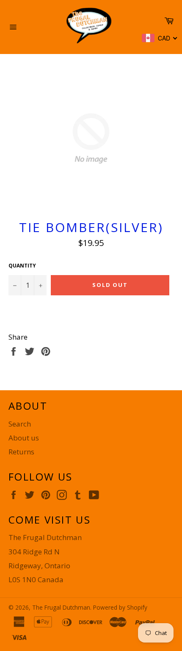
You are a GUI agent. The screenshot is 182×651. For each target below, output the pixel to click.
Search (19, 424)
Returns (21, 452)
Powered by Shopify (120, 607)
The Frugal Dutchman (61, 607)
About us (23, 438)
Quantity (22, 265)
